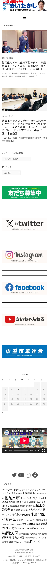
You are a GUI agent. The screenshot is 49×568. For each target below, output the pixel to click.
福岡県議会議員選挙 (38, 534)
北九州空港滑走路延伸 (35, 502)
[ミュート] (39, 450)
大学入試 (15, 514)
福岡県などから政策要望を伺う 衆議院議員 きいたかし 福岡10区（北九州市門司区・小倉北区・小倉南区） (24, 66)
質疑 (11, 542)
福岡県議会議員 (24, 534)
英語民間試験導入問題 (13, 537)
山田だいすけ (31, 520)
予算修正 (19, 493)
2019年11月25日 (7, 116)
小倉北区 (38, 514)
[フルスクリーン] (43, 450)
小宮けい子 (21, 520)
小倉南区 (9, 519)
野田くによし (18, 542)
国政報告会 (18, 510)
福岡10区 (10, 533)
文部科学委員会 (31, 523)
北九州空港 (21, 502)
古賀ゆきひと (31, 506)
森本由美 (28, 528)
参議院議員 (14, 506)
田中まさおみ (38, 528)
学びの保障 (25, 515)
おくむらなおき (34, 490)
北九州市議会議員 (29, 498)
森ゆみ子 (21, 528)
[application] (24, 440)
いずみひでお (7, 490)
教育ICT (14, 524)
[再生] (5, 450)
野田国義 (27, 542)
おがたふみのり (20, 489)
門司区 (35, 541)
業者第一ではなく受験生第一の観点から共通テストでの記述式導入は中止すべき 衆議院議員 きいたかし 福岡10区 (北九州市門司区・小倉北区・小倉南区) (24, 127)
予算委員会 (28, 493)
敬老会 (19, 524)
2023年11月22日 (7, 58)
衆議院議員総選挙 (30, 538)
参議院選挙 (22, 506)
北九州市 (12, 497)
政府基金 (40, 520)
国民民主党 (26, 510)
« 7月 (4, 412)
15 (37, 394)
